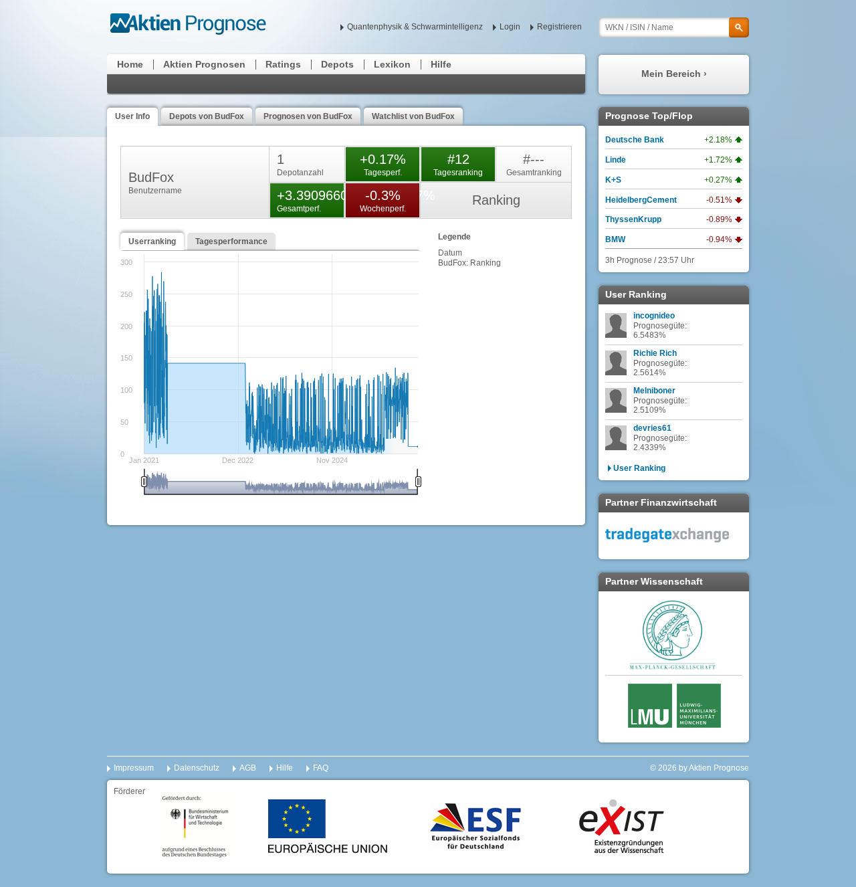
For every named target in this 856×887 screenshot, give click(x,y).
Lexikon (392, 64)
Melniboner (654, 390)
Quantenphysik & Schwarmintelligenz (415, 26)
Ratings (283, 64)
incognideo (654, 315)
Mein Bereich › (674, 73)
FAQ (320, 768)
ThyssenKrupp (633, 219)
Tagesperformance (231, 241)
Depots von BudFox (206, 116)
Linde (615, 160)
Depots (337, 64)
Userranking (152, 241)
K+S (613, 180)
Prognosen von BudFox (307, 116)
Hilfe (441, 64)
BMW (615, 239)
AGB (247, 768)
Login (510, 26)
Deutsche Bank (634, 139)
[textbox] (674, 27)
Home (130, 64)
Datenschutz (196, 768)
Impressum (134, 768)
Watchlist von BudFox (413, 116)
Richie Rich (655, 353)
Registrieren (559, 26)
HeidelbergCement (641, 200)
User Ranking (639, 468)
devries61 (652, 428)
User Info (132, 116)
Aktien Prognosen (204, 64)
